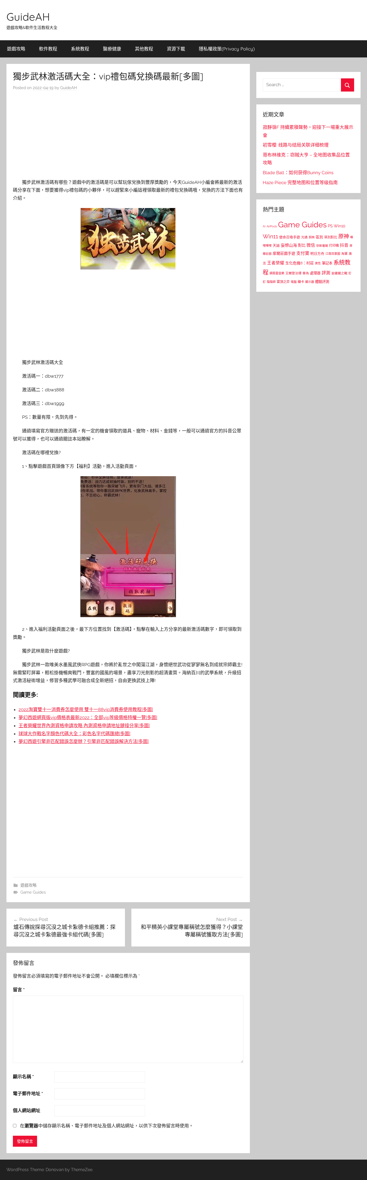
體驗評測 (322, 281)
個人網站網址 (26, 1110)
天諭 (276, 245)
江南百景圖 (332, 254)
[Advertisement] (128, 136)
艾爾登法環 (293, 273)
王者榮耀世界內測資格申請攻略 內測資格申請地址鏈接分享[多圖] (84, 725)
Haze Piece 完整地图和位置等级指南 (300, 182)
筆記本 (327, 263)
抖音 (344, 245)
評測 (326, 272)
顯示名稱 (23, 1076)
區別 (319, 237)
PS (330, 226)
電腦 (294, 282)
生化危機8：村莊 (299, 263)
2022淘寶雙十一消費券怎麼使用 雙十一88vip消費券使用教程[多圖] (86, 709)
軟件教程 (48, 49)
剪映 (312, 237)
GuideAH (28, 16)
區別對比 (330, 237)
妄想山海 (289, 245)
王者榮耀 (275, 262)
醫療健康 (112, 49)
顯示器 (309, 282)
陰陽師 (271, 282)
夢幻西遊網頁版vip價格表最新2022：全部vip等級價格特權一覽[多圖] (88, 717)
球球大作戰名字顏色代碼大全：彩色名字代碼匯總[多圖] (74, 733)
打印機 (334, 245)
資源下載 (176, 49)
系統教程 (80, 49)
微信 (311, 245)
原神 (343, 236)
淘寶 (344, 254)
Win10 (339, 226)
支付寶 (302, 253)
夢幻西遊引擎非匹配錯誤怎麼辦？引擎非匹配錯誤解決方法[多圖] (84, 741)
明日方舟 (317, 254)
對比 (301, 245)
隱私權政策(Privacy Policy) (227, 49)
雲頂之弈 (283, 282)
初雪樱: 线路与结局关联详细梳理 (296, 145)
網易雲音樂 (276, 273)
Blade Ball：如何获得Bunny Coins (298, 172)
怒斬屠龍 (322, 245)
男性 (318, 263)
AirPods (272, 226)
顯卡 (301, 282)
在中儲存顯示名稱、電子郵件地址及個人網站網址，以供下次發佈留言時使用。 (106, 1125)
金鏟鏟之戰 (339, 273)
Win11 (270, 236)
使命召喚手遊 (289, 237)
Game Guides (33, 892)
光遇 (304, 237)
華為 (306, 273)
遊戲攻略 (16, 49)
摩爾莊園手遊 (284, 253)
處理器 (315, 273)
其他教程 (144, 49)
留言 (19, 989)
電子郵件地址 (28, 1093)
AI (264, 226)
